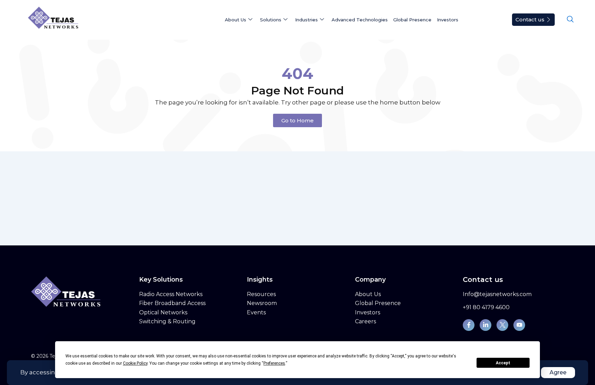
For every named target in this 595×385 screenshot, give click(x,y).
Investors (447, 19)
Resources (261, 294)
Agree (558, 372)
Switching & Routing (167, 321)
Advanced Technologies (360, 19)
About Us (368, 294)
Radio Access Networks (170, 294)
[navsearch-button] (570, 20)
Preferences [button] (274, 363)
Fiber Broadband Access (172, 303)
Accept (503, 363)
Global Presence (412, 19)
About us (235, 19)
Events (256, 312)
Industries (306, 19)
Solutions (270, 19)
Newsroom (262, 303)
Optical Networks (163, 312)
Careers (365, 321)
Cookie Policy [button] (135, 363)
